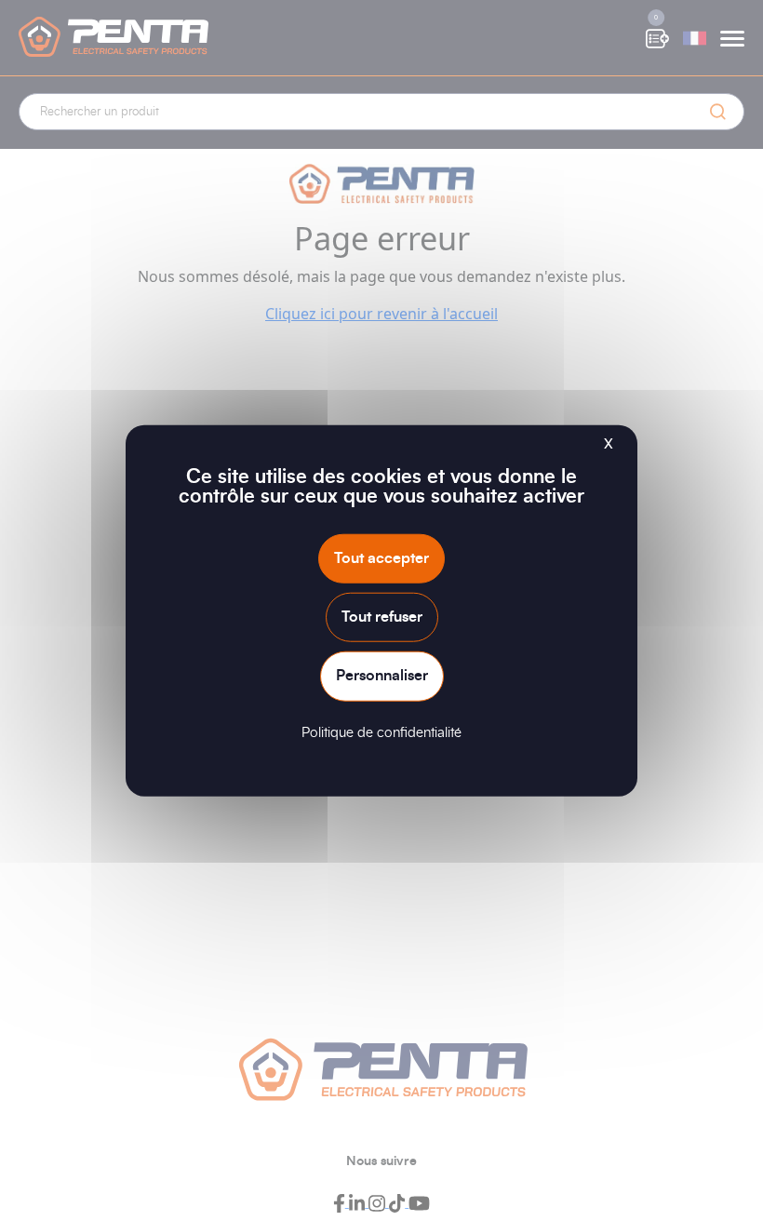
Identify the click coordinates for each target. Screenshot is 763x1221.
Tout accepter (381, 558)
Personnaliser (382, 675)
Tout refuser (381, 617)
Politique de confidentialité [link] (381, 732)
